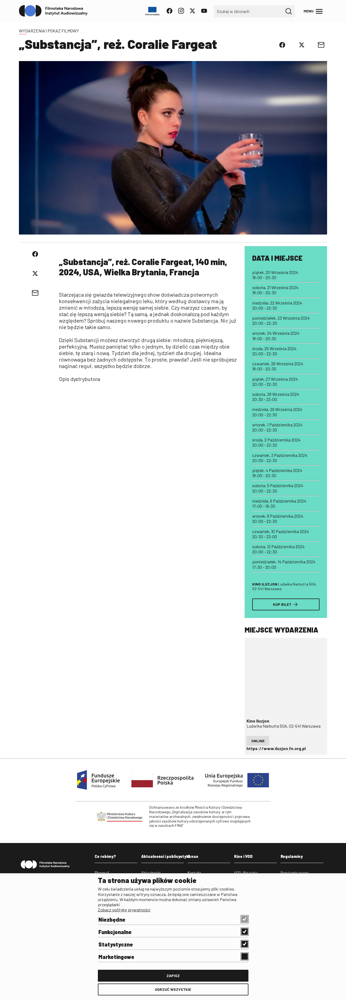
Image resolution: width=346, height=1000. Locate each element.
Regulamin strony (295, 873)
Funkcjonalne (115, 932)
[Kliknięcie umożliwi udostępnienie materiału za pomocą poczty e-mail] (321, 45)
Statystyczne (115, 944)
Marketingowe (116, 957)
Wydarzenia (32, 30)
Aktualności (151, 873)
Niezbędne (111, 919)
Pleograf (102, 873)
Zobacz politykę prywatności (124, 909)
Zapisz (173, 975)
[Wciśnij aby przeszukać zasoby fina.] (289, 11)
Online (258, 740)
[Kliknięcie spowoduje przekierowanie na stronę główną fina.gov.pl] (53, 11)
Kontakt (194, 873)
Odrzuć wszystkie (173, 989)
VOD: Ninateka (246, 873)
